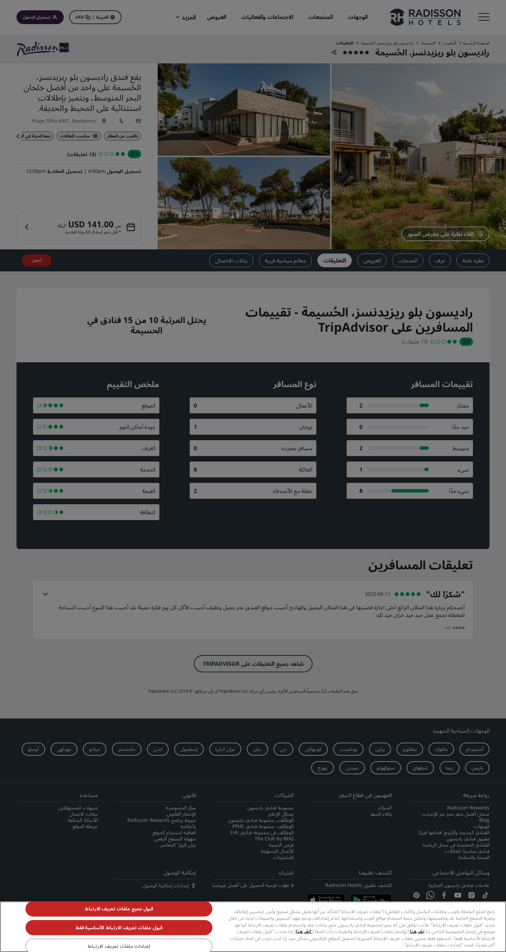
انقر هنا (304, 931)
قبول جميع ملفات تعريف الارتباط (119, 909)
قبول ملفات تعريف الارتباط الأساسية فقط (118, 927)
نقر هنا (417, 931)
